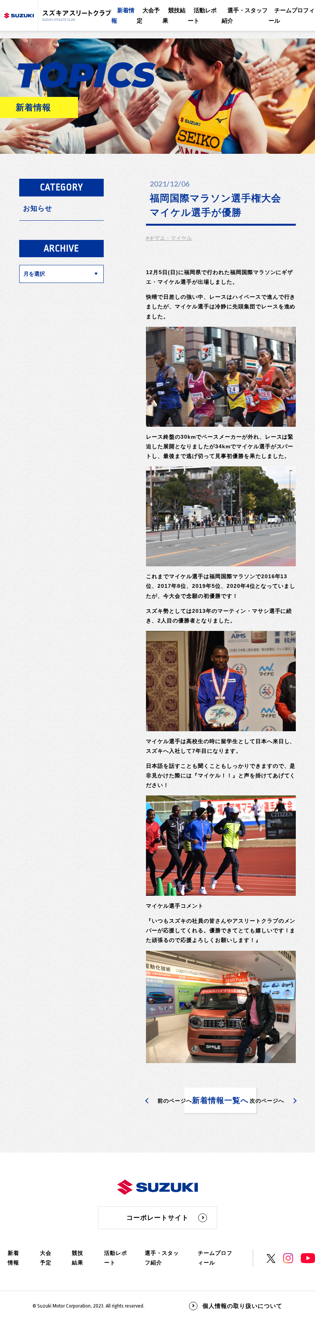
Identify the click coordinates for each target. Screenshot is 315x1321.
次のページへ (267, 1101)
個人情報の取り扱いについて (242, 1306)
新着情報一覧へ (220, 1100)
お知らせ (37, 208)
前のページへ (175, 1101)
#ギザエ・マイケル (169, 238)
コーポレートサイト (157, 1217)
